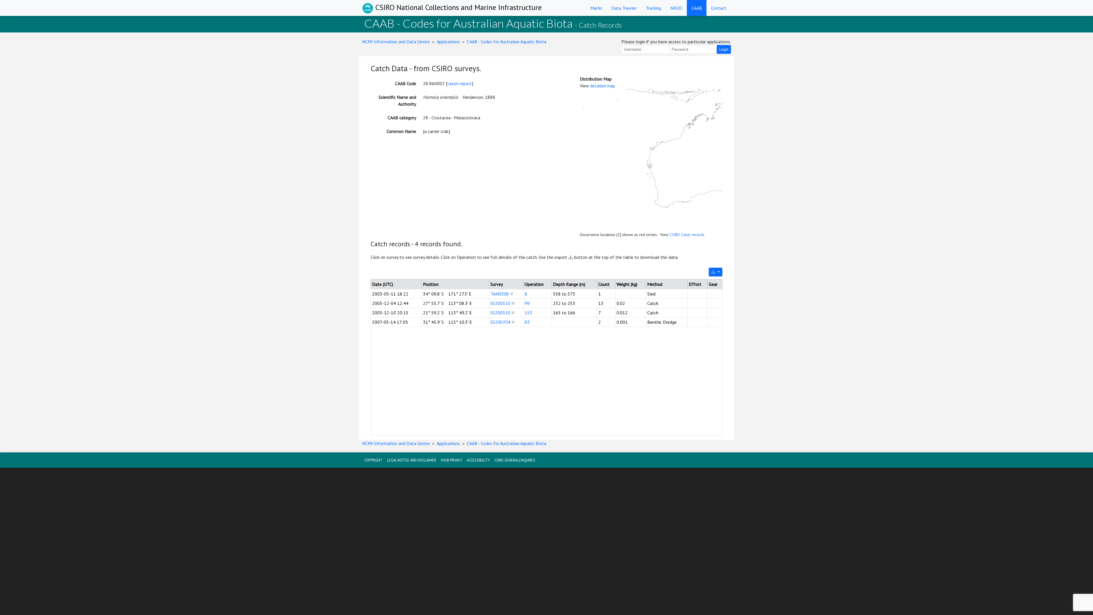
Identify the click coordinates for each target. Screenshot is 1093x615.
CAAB (696, 8)
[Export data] (715, 272)
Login (723, 49)
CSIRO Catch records (686, 234)
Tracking (653, 8)
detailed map (602, 86)
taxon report (459, 83)
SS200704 (500, 322)
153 (528, 312)
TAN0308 (499, 294)
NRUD (676, 8)
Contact (718, 8)
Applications (448, 41)
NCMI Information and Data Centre (396, 41)
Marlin (596, 8)
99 (527, 303)
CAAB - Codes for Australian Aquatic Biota (506, 41)
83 (527, 322)
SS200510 (500, 303)
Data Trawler (624, 8)
